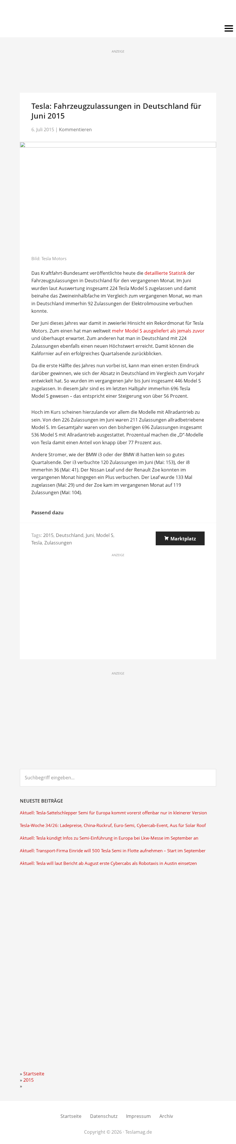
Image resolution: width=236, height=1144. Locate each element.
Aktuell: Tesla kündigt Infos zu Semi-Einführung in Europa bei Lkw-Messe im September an (109, 838)
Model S (104, 535)
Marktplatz (183, 539)
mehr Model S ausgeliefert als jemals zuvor (158, 331)
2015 (48, 535)
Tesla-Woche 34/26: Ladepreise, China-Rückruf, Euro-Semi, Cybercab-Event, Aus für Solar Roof (113, 825)
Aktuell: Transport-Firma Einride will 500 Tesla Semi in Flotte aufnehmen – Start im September (112, 850)
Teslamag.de (118, 12)
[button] (118, 28)
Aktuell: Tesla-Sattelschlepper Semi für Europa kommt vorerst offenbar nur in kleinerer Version (113, 813)
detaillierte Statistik (165, 273)
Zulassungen (58, 543)
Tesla (36, 543)
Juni (90, 535)
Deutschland (69, 535)
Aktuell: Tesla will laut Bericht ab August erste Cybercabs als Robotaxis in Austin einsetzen (108, 863)
